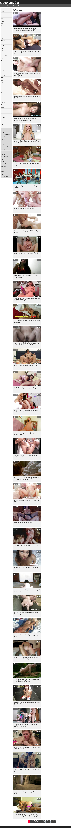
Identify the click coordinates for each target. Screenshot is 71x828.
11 (51, 821)
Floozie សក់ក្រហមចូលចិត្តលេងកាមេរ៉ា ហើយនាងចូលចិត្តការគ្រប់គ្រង (26, 456)
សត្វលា (2, 18)
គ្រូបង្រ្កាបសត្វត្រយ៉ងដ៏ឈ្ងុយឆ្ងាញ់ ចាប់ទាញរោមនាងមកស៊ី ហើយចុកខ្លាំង (25, 725)
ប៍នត (2, 28)
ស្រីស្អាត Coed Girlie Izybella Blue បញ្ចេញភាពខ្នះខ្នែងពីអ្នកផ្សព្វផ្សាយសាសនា (27, 747)
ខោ (1, 100)
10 (49, 821)
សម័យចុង (6, 5)
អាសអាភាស (3, 151)
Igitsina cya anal (5, 154)
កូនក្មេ (2, 43)
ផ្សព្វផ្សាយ (3, 40)
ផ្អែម (2, 124)
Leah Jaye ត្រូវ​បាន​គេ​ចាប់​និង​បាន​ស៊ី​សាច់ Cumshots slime (27, 164)
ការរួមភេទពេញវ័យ (9, 2)
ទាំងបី (2, 63)
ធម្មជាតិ (2, 92)
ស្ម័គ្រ (2, 65)
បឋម (2, 5)
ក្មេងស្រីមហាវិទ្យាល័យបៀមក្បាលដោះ (23, 522)
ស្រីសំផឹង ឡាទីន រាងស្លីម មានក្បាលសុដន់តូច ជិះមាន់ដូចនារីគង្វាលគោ (27, 141)
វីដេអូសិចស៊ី (3, 161)
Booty (2, 36)
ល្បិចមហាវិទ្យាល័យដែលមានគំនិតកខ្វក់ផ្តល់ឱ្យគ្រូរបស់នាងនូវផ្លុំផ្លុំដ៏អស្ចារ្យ (27, 74)
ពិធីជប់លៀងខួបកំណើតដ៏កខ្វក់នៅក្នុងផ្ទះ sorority (26, 365)
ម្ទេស (2, 50)
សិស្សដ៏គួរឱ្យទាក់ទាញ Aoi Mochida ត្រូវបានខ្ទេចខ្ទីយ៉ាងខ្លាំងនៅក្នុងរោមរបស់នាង (26, 613)
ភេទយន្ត (3, 139)
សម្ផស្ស (2, 58)
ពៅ (1, 109)
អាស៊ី (2, 60)
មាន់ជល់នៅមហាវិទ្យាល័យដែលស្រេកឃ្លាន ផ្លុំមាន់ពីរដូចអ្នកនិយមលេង (27, 703)
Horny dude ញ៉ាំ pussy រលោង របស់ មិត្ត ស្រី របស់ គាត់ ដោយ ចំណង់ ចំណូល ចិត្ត (26, 658)
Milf (2, 48)
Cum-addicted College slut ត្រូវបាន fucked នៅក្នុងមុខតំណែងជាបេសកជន (26, 52)
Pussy (2, 21)
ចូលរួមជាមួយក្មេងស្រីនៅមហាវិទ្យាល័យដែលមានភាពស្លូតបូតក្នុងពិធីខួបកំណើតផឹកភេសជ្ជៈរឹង (26, 343)
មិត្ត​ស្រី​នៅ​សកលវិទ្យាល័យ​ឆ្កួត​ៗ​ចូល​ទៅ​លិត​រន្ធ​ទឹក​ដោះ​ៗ (27, 388)
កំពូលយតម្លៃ (12, 5)
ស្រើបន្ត (2, 129)
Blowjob (3, 9)
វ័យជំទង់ (3, 45)
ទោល (2, 114)
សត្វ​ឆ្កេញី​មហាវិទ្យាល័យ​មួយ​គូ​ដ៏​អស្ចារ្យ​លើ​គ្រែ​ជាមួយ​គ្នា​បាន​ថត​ (27, 792)
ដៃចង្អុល (3, 102)
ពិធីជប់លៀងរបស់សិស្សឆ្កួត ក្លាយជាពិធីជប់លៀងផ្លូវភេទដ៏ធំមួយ (27, 231)
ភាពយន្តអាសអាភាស (5, 134)
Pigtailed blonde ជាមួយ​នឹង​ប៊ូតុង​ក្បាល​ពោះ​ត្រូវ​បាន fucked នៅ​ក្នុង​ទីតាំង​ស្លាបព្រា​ (27, 478)
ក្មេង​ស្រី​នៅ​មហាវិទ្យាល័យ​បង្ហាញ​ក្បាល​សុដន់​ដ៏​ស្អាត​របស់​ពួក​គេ (26, 186)
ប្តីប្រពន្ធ (2, 119)
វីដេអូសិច (3, 144)
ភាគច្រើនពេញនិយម (20, 5)
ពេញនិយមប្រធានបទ (29, 5)
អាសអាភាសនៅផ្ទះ (5, 147)
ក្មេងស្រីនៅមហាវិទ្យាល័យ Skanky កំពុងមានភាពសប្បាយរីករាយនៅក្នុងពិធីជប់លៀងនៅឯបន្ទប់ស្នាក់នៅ (27, 815)
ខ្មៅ (1, 112)
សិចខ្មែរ (2, 132)
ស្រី (1, 95)
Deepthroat (3, 80)
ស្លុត (2, 77)
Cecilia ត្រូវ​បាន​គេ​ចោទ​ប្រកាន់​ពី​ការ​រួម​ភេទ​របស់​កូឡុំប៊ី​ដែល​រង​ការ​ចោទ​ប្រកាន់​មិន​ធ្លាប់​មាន (26, 680)
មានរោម (3, 75)
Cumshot (3, 105)
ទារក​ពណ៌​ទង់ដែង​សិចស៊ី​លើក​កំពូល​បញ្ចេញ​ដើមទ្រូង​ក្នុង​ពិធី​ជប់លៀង (27, 635)
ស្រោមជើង (3, 70)
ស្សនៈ (2, 16)
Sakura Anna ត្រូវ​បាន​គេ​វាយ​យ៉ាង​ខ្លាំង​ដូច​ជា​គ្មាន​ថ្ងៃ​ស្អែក (26, 770)
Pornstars (3, 117)
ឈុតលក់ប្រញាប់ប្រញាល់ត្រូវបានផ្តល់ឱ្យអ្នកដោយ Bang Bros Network (26, 433)
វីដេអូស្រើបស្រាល (4, 137)
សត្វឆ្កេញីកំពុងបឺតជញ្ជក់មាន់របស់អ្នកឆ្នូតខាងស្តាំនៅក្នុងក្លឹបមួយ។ (27, 97)
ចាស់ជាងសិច (4, 164)
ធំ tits (2, 23)
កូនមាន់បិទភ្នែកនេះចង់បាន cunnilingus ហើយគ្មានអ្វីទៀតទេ (27, 501)
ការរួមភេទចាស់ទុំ (4, 176)
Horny (2, 73)
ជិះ (1, 26)
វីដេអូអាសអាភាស (4, 156)
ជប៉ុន (2, 90)
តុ (1, 33)
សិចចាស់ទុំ (3, 142)
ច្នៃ (1, 97)
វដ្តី (1, 13)
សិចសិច (3, 149)
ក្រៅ (2, 127)
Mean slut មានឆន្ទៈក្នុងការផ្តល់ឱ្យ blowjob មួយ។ (26, 545)
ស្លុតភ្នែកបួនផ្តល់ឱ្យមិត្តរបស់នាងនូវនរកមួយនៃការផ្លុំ (26, 253)
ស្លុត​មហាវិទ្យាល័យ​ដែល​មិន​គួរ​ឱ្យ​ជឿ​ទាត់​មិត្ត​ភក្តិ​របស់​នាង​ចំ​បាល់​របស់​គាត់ (26, 411)
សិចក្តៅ (2, 171)
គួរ (1, 53)
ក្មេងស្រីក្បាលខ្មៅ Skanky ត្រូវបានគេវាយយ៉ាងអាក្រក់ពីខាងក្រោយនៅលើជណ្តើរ (27, 299)
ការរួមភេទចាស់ (4, 174)
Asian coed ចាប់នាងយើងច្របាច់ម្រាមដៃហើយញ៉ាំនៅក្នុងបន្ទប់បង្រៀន (27, 590)
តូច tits (2, 31)
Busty (2, 11)
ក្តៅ (1, 87)
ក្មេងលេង (3, 85)
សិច (2, 159)
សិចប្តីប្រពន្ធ (3, 166)
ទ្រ (1, 122)
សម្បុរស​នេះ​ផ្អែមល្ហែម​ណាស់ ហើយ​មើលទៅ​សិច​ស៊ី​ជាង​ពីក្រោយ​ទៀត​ (27, 321)
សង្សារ (2, 68)
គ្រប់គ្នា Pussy (4, 55)
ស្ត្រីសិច (2, 169)
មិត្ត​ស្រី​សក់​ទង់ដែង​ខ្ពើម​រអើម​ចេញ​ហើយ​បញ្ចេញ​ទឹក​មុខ (26, 567)
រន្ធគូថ (2, 82)
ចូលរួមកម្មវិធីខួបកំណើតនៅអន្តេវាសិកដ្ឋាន (24, 208)
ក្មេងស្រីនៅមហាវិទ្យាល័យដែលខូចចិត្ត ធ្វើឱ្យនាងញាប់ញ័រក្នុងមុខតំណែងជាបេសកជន (25, 119)
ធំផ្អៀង (2, 107)
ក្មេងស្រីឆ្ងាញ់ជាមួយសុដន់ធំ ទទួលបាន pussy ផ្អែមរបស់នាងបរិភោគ (26, 276)
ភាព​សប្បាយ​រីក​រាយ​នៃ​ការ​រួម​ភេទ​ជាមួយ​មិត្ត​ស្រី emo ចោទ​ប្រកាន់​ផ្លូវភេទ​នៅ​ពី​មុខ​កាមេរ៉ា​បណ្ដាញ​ (26, 29)
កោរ (2, 38)
